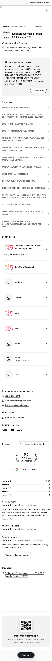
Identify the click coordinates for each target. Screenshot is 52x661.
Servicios (6, 26)
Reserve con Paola (26, 359)
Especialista (17, 26)
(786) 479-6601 (43, 3)
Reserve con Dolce (26, 343)
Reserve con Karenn (26, 297)
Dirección (38, 26)
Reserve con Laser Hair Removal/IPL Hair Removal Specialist (26, 249)
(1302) (29, 37)
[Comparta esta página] (47, 10)
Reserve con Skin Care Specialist (26, 267)
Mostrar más (7, 519)
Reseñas (27, 26)
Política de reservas (14, 417)
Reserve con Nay (26, 328)
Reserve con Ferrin (26, 374)
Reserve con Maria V (26, 282)
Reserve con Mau (26, 313)
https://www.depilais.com (17, 405)
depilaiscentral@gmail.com (18, 401)
